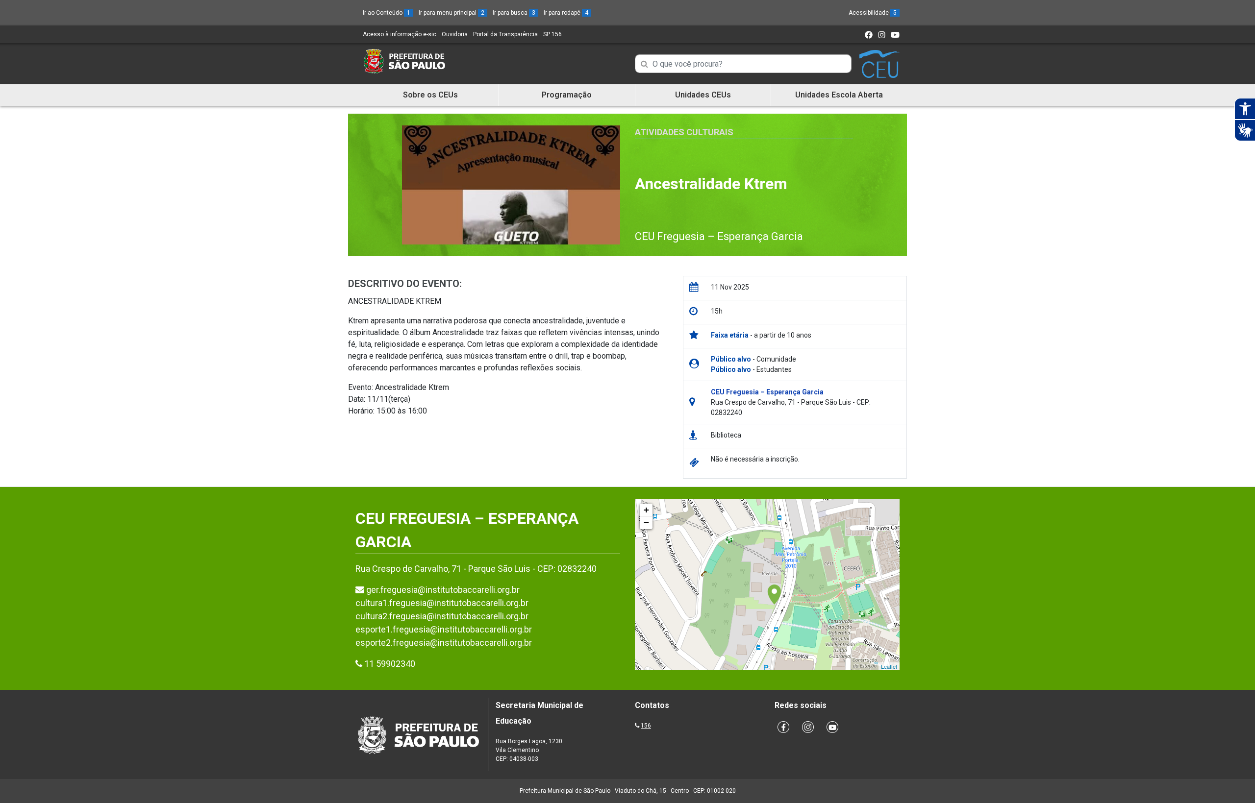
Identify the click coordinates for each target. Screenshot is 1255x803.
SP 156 (552, 34)
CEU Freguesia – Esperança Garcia (719, 236)
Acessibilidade (873, 12)
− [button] (646, 522)
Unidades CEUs (703, 94)
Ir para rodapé (566, 12)
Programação (567, 94)
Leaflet (889, 666)
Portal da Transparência (505, 34)
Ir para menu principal (451, 12)
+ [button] (646, 510)
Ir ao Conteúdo (386, 12)
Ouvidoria (455, 34)
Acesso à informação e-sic (399, 34)
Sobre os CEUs (430, 94)
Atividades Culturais (684, 132)
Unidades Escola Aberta (839, 94)
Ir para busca (514, 12)
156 (646, 725)
